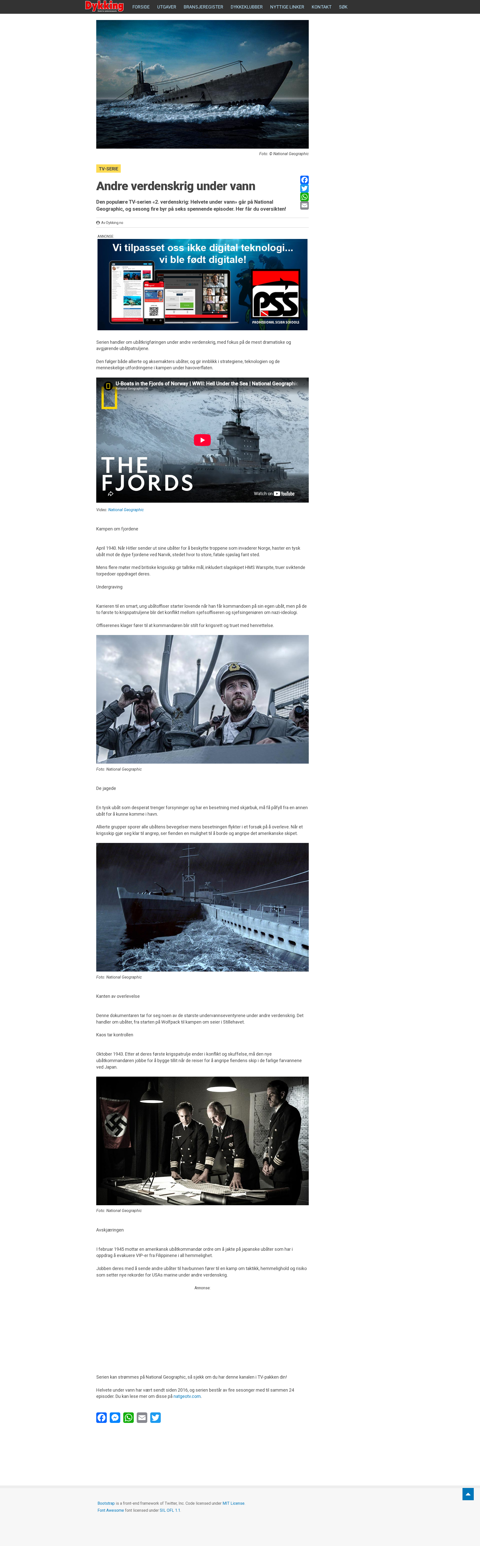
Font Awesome (111, 1510)
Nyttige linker (287, 7)
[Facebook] (304, 180)
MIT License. (233, 1503)
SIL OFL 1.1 (170, 1510)
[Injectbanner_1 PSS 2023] (203, 284)
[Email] (304, 205)
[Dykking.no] (105, 6)
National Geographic (126, 509)
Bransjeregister (203, 7)
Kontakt (322, 7)
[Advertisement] (202, 1326)
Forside (141, 7)
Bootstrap (106, 1503)
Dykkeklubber (247, 7)
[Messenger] (115, 1417)
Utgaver (166, 7)
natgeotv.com (187, 1396)
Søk (343, 7)
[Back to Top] (468, 1494)
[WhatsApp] (304, 197)
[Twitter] (304, 188)
